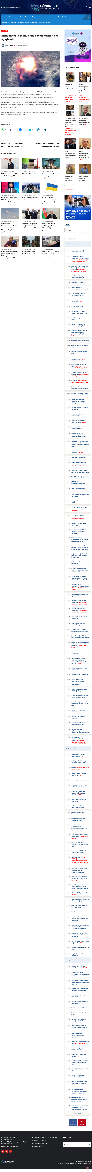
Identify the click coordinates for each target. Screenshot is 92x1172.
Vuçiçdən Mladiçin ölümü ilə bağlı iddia (80, 1002)
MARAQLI (47, 22)
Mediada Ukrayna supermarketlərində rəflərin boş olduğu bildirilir (79, 539)
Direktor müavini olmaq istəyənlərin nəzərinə (78, 813)
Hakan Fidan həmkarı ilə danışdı (79, 1055)
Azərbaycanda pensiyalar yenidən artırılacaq (80, 509)
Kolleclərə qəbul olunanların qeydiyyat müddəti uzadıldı (79, 394)
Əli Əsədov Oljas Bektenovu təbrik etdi (80, 408)
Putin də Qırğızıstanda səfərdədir (78, 300)
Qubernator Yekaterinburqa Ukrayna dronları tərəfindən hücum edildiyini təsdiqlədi (9, 228)
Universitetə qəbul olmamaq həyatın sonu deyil (50, 176)
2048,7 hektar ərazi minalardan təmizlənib (78, 482)
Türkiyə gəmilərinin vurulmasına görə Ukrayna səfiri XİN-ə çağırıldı (79, 1091)
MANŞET (4, 17)
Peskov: (80, 768)
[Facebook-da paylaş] (12, 129)
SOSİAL (70, 17)
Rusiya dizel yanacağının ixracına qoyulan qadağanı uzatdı (79, 1027)
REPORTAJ (45, 17)
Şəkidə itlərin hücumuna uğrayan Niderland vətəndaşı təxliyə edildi (80, 918)
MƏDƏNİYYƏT (6, 22)
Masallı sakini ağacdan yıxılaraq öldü (78, 414)
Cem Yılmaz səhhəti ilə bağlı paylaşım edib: (80, 836)
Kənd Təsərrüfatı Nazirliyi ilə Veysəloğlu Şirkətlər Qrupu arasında (79, 268)
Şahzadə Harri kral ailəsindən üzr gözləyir (80, 495)
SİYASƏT (16, 17)
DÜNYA (39, 17)
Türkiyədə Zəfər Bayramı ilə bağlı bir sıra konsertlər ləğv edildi (80, 844)
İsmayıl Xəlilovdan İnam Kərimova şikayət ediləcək (70, 155)
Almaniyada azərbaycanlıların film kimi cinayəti (80, 740)
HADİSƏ (27, 22)
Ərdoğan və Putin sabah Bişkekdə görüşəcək (79, 806)
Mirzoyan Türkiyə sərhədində (80, 893)
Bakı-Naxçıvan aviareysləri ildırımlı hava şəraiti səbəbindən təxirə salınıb (80, 1107)
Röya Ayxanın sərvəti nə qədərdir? (83, 179)
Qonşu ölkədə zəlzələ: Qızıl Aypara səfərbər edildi (80, 696)
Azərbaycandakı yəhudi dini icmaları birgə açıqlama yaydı (80, 1062)
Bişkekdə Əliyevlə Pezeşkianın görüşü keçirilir (80, 288)
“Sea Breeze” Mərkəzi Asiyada (80, 517)
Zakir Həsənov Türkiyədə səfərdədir (79, 774)
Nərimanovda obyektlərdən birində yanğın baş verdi (80, 989)
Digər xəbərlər (77, 1113)
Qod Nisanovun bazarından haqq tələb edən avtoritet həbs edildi (70, 126)
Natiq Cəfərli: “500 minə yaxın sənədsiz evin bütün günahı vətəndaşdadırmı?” (79, 578)
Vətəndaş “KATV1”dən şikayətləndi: (79, 610)
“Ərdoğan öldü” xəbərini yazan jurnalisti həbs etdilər (80, 1020)
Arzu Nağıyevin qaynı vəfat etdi (80, 1069)
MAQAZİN (41, 22)
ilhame (11, 45)
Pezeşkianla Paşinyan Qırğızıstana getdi (78, 624)
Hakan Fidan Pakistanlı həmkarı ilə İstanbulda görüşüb (78, 793)
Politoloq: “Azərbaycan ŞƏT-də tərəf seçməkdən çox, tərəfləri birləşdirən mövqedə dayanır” (80, 443)
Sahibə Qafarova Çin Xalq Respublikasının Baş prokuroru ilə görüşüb (79, 333)
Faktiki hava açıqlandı (77, 912)
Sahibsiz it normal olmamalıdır (76, 652)
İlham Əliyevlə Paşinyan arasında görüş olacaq (79, 464)
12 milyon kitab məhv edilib (80, 674)
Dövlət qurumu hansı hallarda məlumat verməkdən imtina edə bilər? (80, 644)
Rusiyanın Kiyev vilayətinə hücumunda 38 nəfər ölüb (79, 878)
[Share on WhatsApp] (4, 129)
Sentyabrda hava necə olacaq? (78, 501)
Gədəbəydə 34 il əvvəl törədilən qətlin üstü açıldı (79, 312)
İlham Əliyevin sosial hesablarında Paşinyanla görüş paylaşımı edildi (79, 401)
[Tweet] (31, 129)
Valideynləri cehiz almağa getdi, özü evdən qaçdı (79, 761)
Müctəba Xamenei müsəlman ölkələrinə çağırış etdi (80, 900)
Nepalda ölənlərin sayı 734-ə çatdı (80, 948)
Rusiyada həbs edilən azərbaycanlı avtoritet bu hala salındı (70, 93)
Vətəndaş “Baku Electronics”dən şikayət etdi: (80, 587)
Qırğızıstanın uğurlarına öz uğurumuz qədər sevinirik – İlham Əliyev (30, 226)
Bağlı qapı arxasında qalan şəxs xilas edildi (79, 906)
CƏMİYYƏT (33, 17)
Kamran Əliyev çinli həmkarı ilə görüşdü (80, 451)
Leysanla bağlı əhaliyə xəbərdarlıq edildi (78, 819)
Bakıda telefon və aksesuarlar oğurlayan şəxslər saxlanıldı (80, 387)
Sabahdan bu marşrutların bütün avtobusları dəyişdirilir (80, 471)
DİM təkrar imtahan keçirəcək (80, 340)
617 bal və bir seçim (29, 174)
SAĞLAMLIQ (33, 22)
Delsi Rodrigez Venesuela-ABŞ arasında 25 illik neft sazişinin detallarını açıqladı (80, 886)
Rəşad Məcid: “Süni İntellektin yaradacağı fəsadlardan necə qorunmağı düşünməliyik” (80, 682)
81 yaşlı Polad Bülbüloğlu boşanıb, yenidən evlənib (84, 121)
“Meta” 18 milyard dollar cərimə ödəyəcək (78, 1048)
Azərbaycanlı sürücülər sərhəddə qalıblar (79, 967)
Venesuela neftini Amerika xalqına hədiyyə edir (79, 851)
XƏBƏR (4, 30)
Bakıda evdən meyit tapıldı (79, 1008)
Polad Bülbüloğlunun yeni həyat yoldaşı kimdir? (84, 156)
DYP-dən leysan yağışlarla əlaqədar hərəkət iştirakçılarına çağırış (79, 870)
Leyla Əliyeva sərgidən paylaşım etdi (78, 755)
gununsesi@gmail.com (40, 1143)
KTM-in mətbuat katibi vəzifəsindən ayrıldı (78, 294)
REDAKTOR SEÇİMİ (54, 17)
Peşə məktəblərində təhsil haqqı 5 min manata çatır (79, 1083)
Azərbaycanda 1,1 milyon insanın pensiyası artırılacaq (50, 254)
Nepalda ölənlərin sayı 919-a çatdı (79, 346)
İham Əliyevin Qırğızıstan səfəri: (80, 366)
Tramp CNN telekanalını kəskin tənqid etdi (79, 1076)
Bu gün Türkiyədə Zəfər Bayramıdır (78, 954)
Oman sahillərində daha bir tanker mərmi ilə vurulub (80, 785)
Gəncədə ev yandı (79, 780)
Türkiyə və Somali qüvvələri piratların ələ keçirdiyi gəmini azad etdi (80, 982)
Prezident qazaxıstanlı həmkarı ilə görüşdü (80, 325)
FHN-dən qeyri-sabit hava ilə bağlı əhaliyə (80, 942)
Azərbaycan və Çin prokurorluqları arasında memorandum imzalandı (79, 434)
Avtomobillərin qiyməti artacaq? (78, 717)
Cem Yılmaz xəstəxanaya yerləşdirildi (78, 995)
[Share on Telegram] (39, 129)
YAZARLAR (14, 22)
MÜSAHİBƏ (64, 17)
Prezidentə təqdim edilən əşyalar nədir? (78, 358)
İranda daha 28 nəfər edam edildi (79, 1013)
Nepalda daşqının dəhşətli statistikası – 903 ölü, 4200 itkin (79, 703)
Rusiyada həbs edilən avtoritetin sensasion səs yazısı (69, 183)
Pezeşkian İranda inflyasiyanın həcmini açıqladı (78, 1035)
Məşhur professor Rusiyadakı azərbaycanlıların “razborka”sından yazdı (80, 926)
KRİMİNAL (21, 22)
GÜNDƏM (10, 17)
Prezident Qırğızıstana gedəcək (78, 710)
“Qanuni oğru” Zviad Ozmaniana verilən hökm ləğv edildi (80, 974)
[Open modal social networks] (44, 129)
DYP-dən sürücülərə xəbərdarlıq (77, 562)
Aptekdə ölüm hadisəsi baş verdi (79, 352)
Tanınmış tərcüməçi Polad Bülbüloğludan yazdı (79, 690)
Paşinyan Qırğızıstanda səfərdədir (79, 489)
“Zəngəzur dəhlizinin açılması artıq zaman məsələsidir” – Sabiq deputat (80, 730)
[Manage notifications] (87, 1168)
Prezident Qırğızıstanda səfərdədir (79, 524)
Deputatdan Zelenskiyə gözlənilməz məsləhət (78, 723)
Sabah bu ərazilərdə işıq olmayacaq (79, 800)
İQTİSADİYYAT (24, 17)
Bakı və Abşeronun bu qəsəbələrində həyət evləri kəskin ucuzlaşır (79, 1099)
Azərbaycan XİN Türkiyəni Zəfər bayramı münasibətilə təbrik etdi (80, 934)
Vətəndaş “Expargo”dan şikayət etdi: (79, 602)
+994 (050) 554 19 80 (40, 1140)
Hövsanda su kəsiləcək (78, 282)
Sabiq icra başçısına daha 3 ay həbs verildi (80, 595)
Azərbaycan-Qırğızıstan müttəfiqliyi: (79, 374)
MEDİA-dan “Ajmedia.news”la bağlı (80, 1042)
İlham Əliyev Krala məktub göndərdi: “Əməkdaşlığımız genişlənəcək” (79, 570)
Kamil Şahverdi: (80, 860)
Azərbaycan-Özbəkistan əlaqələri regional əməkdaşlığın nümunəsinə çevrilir (79, 827)
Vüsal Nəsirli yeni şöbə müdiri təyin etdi (79, 421)
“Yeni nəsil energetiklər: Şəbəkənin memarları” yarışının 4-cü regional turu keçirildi (80, 661)
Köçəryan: (80, 381)
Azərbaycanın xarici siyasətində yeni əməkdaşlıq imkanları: (80, 259)
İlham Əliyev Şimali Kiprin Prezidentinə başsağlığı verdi (80, 636)
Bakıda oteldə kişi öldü (78, 457)
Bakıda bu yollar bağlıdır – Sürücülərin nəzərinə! (79, 250)
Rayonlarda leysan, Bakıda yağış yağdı (79, 617)
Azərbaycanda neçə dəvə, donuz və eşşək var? (79, 276)
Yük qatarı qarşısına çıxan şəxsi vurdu (79, 668)
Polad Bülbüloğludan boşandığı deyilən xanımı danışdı (85, 93)
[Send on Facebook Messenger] (23, 129)
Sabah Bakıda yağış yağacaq (80, 477)
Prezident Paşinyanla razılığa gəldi (80, 318)
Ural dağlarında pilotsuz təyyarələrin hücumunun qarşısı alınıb (79, 531)
